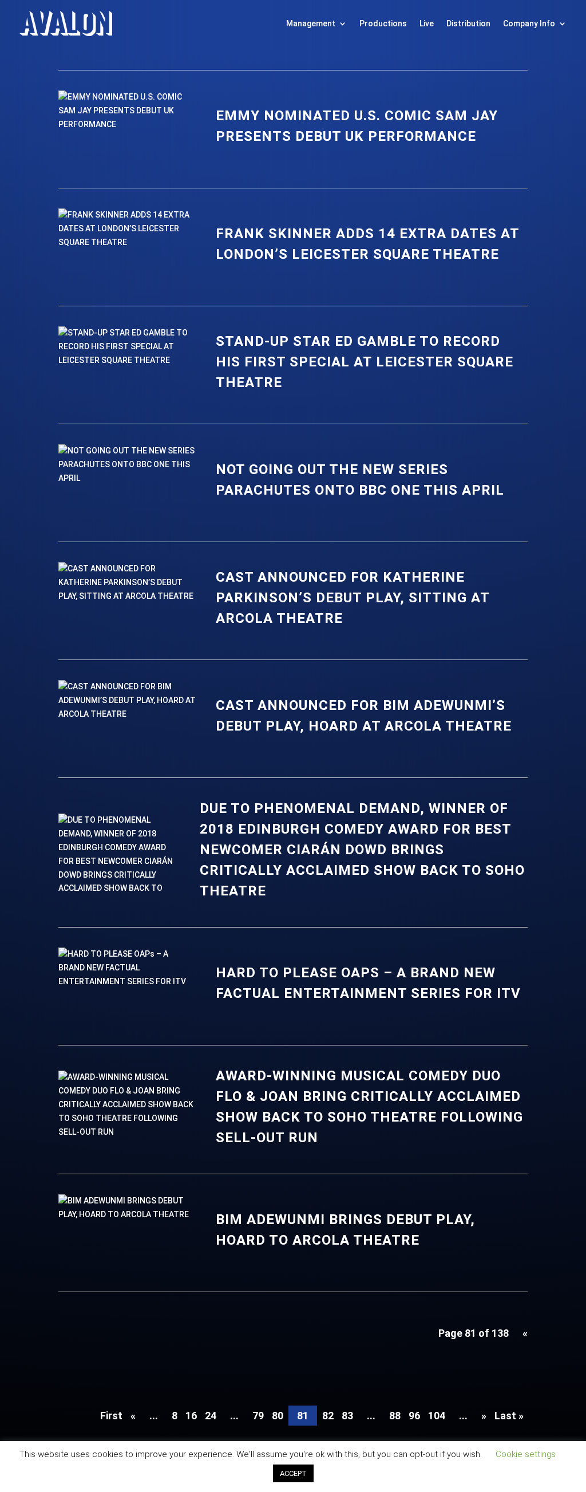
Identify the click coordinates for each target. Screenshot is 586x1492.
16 (191, 1416)
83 (347, 1416)
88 (395, 1416)
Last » (509, 1416)
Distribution (468, 23)
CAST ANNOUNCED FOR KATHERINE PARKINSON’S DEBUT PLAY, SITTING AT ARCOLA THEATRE (352, 597)
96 (414, 1416)
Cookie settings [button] (526, 1454)
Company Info (529, 23)
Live (426, 23)
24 (210, 1416)
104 (436, 1416)
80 (277, 1416)
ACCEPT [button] (293, 1473)
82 (328, 1416)
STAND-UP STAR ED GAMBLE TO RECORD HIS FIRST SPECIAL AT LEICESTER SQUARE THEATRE (364, 361)
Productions (383, 23)
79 (258, 1416)
